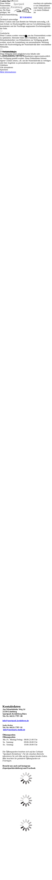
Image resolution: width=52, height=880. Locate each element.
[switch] (1, 31)
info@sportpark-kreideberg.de (16, 721)
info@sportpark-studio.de (14, 730)
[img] (26, 7)
